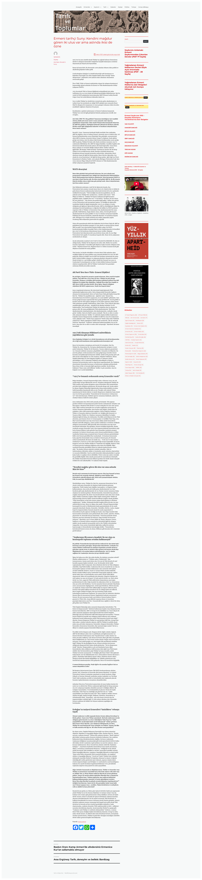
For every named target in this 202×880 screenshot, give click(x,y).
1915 (127, 317)
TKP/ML (138, 367)
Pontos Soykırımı (130, 353)
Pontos (128, 351)
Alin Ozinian (135, 317)
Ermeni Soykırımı (131, 334)
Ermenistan (142, 334)
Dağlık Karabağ (130, 323)
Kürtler (128, 345)
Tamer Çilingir (138, 364)
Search (126, 39)
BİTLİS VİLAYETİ (130, 131)
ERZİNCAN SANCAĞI (131, 157)
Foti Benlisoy (129, 337)
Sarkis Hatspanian (141, 356)
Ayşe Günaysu (129, 320)
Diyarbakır (128, 326)
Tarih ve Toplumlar (58, 873)
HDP (127, 339)
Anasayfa (79, 7)
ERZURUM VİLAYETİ (131, 146)
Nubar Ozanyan (130, 348)
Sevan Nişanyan (141, 359)
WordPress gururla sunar (71, 873)
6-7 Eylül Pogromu (131, 315)
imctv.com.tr (82, 821)
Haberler (113, 7)
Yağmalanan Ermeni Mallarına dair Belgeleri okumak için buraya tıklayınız (136, 85)
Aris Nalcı (56, 62)
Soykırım (96, 7)
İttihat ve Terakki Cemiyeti (132, 375)
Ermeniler (87, 7)
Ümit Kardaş (140, 373)
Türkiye (133, 7)
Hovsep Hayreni (136, 339)
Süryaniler (137, 362)
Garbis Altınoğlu (140, 337)
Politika (127, 7)
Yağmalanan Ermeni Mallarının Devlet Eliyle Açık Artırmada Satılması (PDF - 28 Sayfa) (136, 69)
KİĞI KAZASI (129, 153)
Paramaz (140, 348)
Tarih (104, 7)
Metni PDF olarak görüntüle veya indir (108, 54)
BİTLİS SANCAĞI (130, 135)
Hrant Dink (129, 342)
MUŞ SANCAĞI (129, 142)
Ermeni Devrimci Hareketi (133, 328)
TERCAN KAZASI (130, 149)
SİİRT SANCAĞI (129, 138)
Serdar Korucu (130, 359)
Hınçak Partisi (139, 342)
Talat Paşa (128, 364)
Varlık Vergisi (137, 370)
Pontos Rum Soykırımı (139, 351)
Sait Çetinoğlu (130, 356)
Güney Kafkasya (143, 7)
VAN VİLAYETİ (129, 124)
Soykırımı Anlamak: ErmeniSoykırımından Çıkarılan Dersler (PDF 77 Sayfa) (136, 53)
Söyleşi (120, 7)
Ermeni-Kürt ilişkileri (140, 326)
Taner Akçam (129, 367)
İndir (145, 97)
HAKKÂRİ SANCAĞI (131, 127)
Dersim (140, 323)
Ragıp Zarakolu (142, 353)
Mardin (135, 345)
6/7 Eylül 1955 (142, 315)
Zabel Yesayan (129, 373)
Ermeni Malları (139, 331)
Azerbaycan (140, 320)
